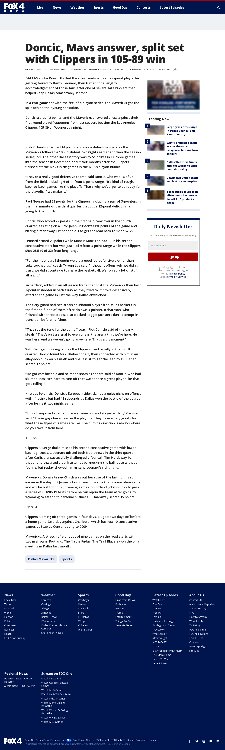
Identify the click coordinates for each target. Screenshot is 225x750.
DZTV (155, 646)
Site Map (194, 650)
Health (8, 633)
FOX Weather (48, 621)
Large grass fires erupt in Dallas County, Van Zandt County (182, 130)
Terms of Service (175, 276)
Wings (81, 621)
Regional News (16, 673)
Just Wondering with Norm (167, 650)
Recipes (119, 608)
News (8, 595)
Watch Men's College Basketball (53, 704)
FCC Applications (198, 633)
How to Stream (198, 617)
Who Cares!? (159, 633)
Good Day (123, 595)
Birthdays (120, 604)
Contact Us (195, 600)
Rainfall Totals (49, 617)
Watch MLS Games (52, 721)
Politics (8, 621)
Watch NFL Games (52, 678)
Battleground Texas (163, 625)
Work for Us (196, 621)
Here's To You (160, 659)
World (7, 612)
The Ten (157, 604)
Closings (46, 604)
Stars (81, 612)
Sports (67, 559)
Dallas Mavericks (78, 69)
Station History (197, 608)
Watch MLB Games (52, 690)
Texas (7, 604)
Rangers (83, 604)
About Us (196, 595)
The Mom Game (161, 655)
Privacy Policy (177, 273)
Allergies (46, 608)
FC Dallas (83, 617)
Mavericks (84, 608)
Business (9, 629)
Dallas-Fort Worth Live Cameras (54, 627)
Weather (48, 595)
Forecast (46, 600)
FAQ (191, 612)
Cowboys (83, 600)
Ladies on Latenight (163, 621)
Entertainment (123, 617)
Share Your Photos (52, 632)
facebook (190, 741)
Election (8, 617)
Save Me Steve (123, 625)
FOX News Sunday (14, 638)
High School (85, 629)
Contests (194, 642)
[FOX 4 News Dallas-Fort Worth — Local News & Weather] (15, 7)
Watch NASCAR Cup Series (56, 694)
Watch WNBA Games (53, 717)
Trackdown (158, 629)
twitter (197, 741)
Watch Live (158, 600)
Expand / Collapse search (219, 7)
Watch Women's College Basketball (55, 711)
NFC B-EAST (159, 642)
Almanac (46, 612)
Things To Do (123, 621)
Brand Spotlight (198, 646)
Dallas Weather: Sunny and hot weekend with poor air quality (182, 165)
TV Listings (195, 625)
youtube (211, 741)
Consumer (10, 625)
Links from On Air (125, 600)
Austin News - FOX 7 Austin (19, 686)
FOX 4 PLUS (196, 638)
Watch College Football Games (54, 684)
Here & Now (159, 663)
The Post (157, 608)
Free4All (157, 612)
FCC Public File (197, 629)
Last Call (157, 617)
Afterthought (159, 638)
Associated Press (57, 69)
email (218, 741)
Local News (11, 600)
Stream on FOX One (56, 673)
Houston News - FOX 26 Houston (18, 680)
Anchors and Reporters (202, 604)
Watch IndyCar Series (53, 698)
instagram (204, 741)
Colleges (83, 625)
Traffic (119, 612)
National (9, 608)
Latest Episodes (165, 595)
